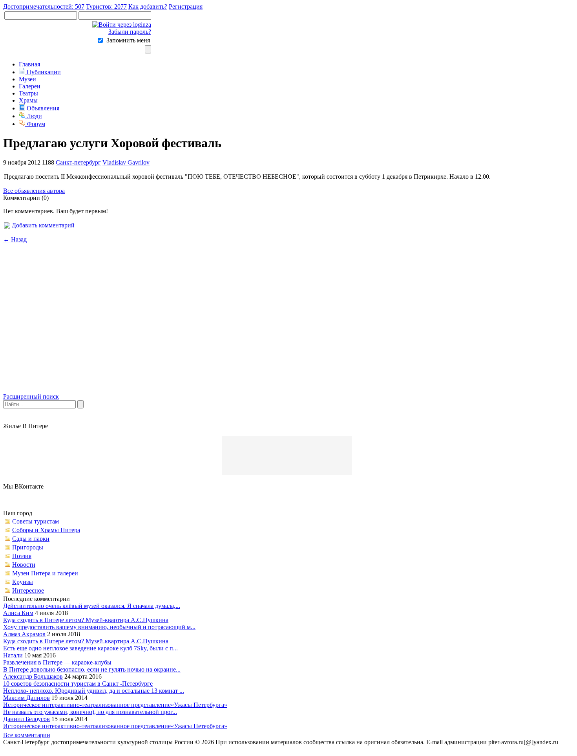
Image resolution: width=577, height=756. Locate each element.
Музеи (27, 79)
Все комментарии (26, 735)
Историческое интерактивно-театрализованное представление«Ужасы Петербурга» (115, 704)
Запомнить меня (128, 40)
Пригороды (27, 547)
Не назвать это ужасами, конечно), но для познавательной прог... (90, 711)
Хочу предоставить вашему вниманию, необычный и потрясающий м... (99, 627)
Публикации (43, 72)
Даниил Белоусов (26, 719)
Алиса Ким (18, 613)
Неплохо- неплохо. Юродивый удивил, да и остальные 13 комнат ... (93, 690)
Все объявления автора (34, 190)
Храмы (28, 100)
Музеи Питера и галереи (45, 573)
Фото (106, 749)
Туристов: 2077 (106, 6)
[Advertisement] (288, 325)
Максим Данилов (26, 697)
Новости (23, 564)
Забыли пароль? (129, 31)
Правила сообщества (31, 749)
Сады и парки (30, 538)
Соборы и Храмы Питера (46, 530)
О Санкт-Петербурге (145, 749)
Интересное (28, 590)
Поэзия (21, 556)
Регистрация (186, 6)
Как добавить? (147, 6)
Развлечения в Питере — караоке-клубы (57, 662)
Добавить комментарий (43, 225)
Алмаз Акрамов (24, 634)
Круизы (22, 581)
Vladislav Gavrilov (126, 162)
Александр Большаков (33, 676)
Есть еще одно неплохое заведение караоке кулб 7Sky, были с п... (90, 648)
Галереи (29, 86)
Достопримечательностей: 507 (43, 6)
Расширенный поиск (31, 396)
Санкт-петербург (78, 162)
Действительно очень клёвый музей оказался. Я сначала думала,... (91, 605)
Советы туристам (35, 521)
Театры (28, 93)
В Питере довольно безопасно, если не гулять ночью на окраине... (92, 669)
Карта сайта (79, 749)
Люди (33, 116)
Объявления (42, 108)
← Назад (15, 239)
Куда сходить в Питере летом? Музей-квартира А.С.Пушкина (85, 620)
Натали (13, 655)
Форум (35, 124)
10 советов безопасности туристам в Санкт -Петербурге (78, 683)
